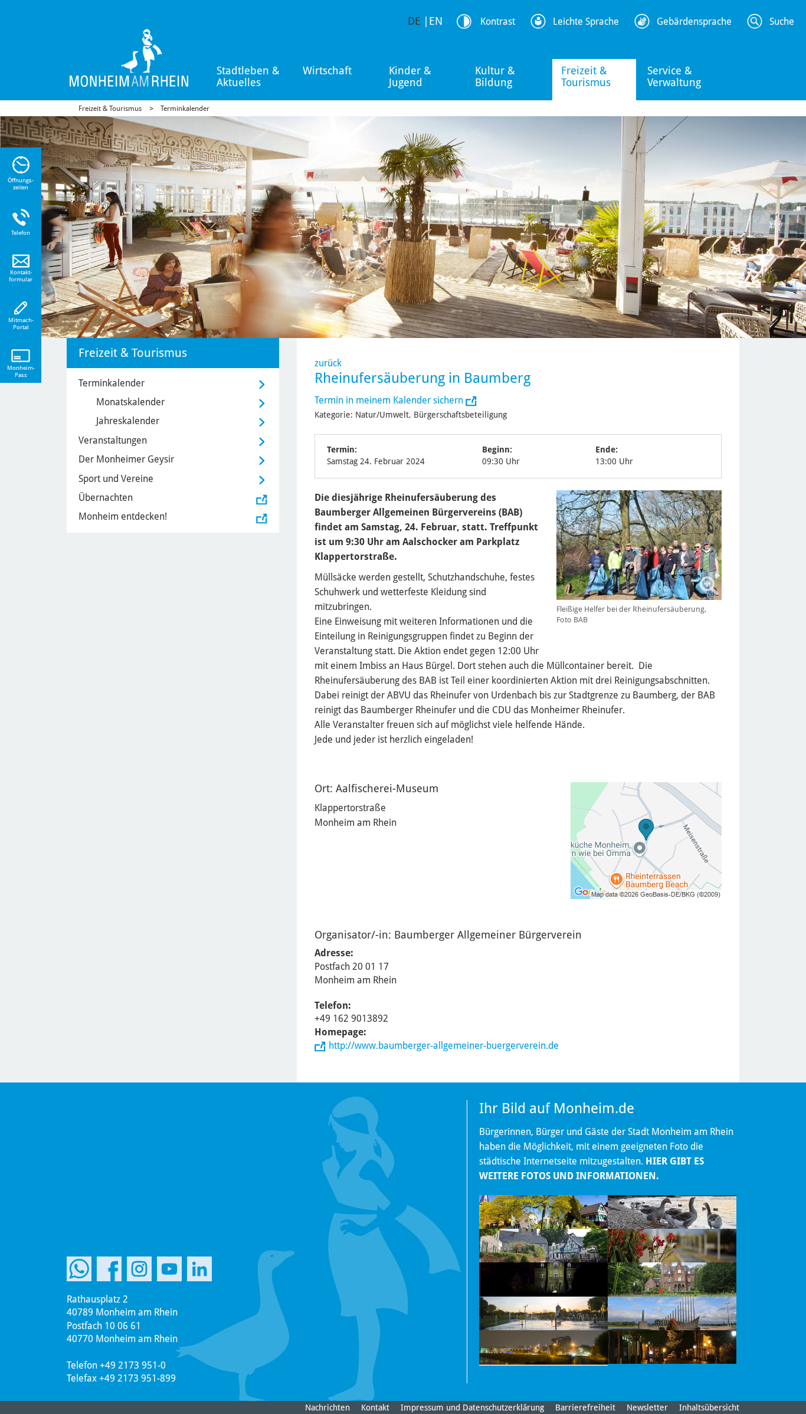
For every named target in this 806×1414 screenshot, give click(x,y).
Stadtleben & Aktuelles (248, 76)
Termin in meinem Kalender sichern (390, 400)
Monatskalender (130, 402)
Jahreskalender (127, 421)
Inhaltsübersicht (709, 1407)
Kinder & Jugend (410, 76)
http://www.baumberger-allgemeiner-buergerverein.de (444, 1045)
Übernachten (105, 497)
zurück (328, 363)
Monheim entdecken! (122, 516)
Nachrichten (327, 1407)
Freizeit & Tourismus (586, 76)
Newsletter (647, 1407)
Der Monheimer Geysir (126, 459)
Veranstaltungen (112, 440)
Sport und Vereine (115, 478)
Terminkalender (184, 108)
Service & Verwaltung (674, 76)
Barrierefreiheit (585, 1407)
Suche (781, 21)
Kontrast (497, 21)
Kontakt (375, 1407)
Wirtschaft (327, 70)
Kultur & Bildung (495, 76)
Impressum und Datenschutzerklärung (472, 1407)
